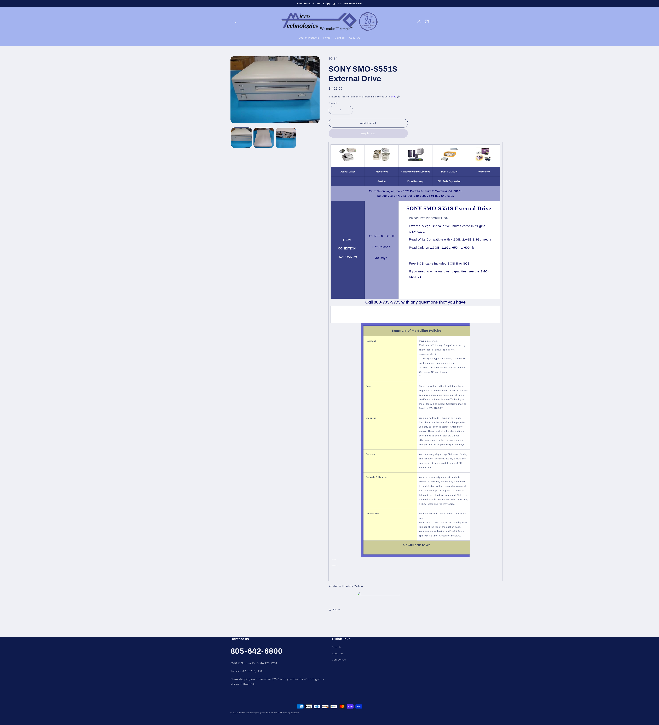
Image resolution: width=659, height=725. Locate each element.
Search (336, 647)
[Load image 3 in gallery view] (286, 138)
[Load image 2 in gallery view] (263, 138)
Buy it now (368, 133)
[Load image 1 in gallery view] (241, 138)
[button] (234, 21)
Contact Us (339, 659)
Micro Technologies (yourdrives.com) (258, 713)
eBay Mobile (354, 586)
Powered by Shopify (288, 713)
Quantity (334, 103)
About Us (337, 653)
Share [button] (336, 609)
